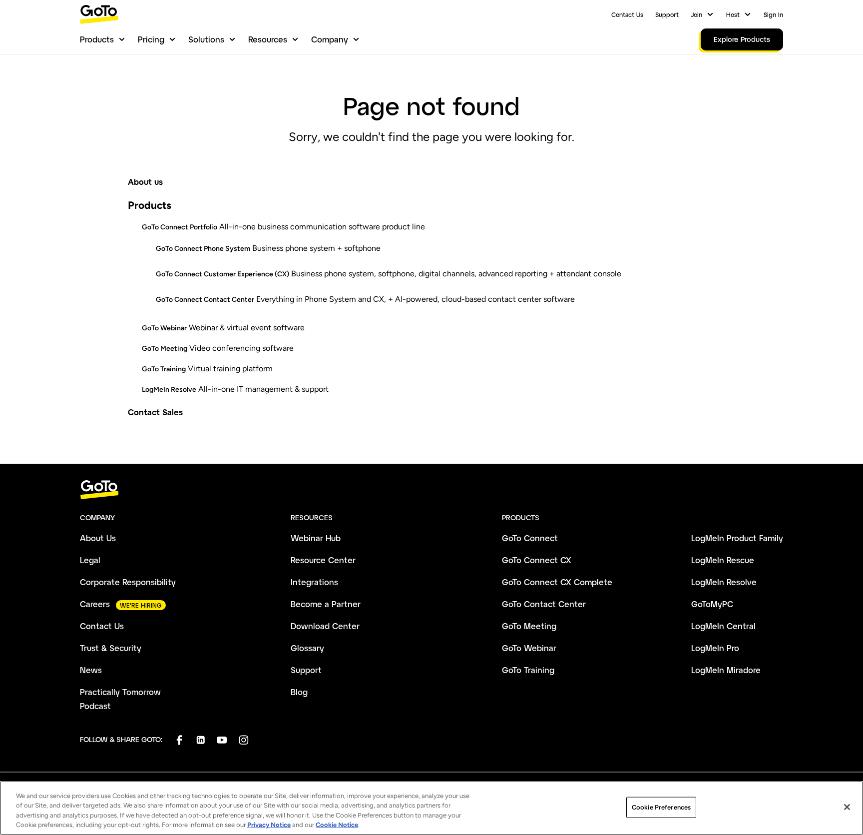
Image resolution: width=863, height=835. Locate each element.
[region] (431, 808)
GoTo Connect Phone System (203, 248)
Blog (299, 692)
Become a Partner (326, 604)
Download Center (325, 626)
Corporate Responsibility (128, 582)
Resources (267, 39)
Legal (90, 560)
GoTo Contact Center (544, 604)
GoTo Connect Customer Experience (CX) (222, 274)
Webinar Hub (316, 538)
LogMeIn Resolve (169, 389)
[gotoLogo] (99, 14)
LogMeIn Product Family (737, 538)
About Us (98, 538)
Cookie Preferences (661, 807)
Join (696, 14)
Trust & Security (110, 648)
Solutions (206, 39)
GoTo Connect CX (536, 560)
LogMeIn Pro (715, 648)
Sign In (773, 14)
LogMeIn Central (723, 626)
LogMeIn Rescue (722, 560)
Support (667, 14)
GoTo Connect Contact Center (205, 299)
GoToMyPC (712, 604)
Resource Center (323, 560)
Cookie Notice (337, 825)
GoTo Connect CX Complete (557, 582)
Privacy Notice (269, 825)
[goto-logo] (431, 490)
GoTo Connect (530, 538)
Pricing (151, 39)
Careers (95, 604)
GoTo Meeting (164, 348)
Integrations (314, 582)
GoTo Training (164, 369)
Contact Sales (155, 412)
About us (145, 181)
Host (733, 14)
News (91, 670)
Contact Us (627, 14)
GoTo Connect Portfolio (179, 227)
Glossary (307, 648)
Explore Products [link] (742, 39)
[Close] (847, 807)
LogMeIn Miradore (726, 670)
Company (329, 39)
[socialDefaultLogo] (179, 740)
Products (97, 39)
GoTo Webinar (164, 328)
